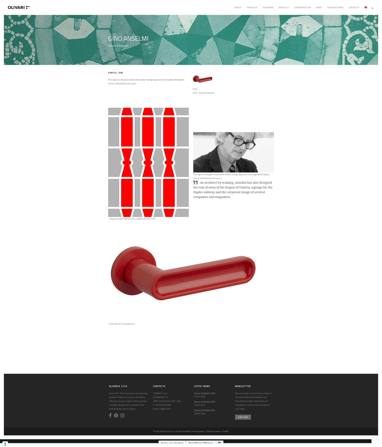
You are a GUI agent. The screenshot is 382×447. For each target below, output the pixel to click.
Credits (225, 431)
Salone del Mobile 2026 (204, 393)
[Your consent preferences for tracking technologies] (5, 444)
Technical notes (213, 431)
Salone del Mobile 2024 (204, 410)
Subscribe (243, 417)
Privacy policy (198, 431)
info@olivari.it (164, 408)
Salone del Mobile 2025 (204, 401)
